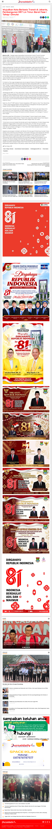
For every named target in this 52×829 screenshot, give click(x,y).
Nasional (7, 17)
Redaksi (36, 825)
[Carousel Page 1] (22, 647)
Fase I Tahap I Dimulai (8, 148)
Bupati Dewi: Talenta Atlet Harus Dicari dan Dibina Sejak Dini (18, 810)
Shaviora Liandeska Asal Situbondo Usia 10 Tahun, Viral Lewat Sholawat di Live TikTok (25, 182)
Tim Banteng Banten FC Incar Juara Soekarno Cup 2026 (17, 803)
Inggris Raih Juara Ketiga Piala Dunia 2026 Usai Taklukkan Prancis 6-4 (20, 816)
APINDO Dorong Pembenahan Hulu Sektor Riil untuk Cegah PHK (10, 195)
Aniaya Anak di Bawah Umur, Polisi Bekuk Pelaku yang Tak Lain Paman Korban (13, 164)
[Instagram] (27, 159)
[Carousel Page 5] (29, 647)
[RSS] (30, 159)
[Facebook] (22, 159)
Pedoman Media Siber (18, 827)
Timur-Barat (45, 148)
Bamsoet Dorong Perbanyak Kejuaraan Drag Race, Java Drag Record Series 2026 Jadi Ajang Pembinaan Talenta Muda (26, 813)
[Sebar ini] (41, 17)
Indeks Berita (27, 827)
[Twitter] (25, 159)
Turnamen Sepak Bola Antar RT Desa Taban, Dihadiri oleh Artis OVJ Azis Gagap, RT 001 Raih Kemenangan (25, 807)
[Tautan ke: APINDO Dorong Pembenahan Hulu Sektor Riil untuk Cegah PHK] (5, 703)
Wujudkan (5, 151)
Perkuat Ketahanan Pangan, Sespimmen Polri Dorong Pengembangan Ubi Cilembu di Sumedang (41, 182)
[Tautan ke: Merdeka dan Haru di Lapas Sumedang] (26, 668)
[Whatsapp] (48, 17)
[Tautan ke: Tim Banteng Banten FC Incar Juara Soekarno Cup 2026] (26, 788)
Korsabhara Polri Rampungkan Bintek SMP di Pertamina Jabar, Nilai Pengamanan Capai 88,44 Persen (26, 195)
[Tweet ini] (43, 17)
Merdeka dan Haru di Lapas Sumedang (9, 182)
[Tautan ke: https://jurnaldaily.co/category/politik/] (49, 619)
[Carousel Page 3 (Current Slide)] (26, 647)
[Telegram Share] (46, 17)
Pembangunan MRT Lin (36, 148)
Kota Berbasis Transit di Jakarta (22, 148)
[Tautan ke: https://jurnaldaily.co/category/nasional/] (49, 652)
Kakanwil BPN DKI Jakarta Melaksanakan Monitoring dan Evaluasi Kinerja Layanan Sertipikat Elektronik (38, 164)
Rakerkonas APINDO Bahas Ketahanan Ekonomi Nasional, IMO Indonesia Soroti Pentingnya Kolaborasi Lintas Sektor (41, 195)
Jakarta (4, 17)
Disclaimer (4, 827)
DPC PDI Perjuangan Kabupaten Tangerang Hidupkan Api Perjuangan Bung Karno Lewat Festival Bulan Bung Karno (25, 643)
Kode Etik (10, 827)
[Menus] (3, 1)
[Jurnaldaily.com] (26, 1)
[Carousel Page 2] (24, 647)
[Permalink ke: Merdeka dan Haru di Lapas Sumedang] (10, 176)
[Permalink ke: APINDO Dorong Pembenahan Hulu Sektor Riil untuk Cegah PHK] (10, 189)
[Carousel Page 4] (27, 647)
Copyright (42, 825)
